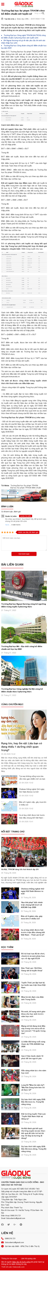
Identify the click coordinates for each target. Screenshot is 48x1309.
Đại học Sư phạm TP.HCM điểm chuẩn (25, 488)
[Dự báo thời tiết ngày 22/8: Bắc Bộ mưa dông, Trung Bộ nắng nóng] (10, 1151)
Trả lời (7, 525)
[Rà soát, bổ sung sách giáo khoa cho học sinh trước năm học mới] (10, 1016)
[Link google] (15, 1225)
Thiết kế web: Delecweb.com (12, 1267)
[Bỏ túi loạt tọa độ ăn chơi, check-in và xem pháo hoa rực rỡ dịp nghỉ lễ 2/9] (10, 958)
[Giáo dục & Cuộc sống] (24, 4)
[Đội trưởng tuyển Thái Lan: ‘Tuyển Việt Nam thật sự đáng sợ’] (10, 1119)
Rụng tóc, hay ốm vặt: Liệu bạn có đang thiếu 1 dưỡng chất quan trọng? (21, 747)
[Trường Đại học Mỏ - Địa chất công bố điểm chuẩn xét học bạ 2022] (24, 643)
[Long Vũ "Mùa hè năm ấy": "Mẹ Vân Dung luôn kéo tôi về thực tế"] (10, 1090)
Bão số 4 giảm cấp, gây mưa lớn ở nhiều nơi (31, 917)
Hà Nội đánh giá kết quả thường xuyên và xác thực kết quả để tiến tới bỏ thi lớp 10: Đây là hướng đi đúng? (33, 1133)
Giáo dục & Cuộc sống (21, 1262)
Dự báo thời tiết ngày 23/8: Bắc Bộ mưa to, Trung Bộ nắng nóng (33, 1101)
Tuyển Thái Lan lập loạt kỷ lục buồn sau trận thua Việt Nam (33, 985)
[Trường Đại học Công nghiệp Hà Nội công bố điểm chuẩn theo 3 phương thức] (24, 685)
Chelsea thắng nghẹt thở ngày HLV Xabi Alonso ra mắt (32, 891)
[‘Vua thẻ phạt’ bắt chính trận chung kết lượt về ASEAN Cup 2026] (10, 907)
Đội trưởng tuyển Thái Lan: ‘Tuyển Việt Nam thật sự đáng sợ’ (33, 1116)
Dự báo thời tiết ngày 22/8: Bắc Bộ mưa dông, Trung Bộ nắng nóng (33, 1148)
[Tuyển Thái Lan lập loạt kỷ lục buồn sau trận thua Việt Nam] (10, 987)
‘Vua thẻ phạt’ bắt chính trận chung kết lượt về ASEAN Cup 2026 (32, 904)
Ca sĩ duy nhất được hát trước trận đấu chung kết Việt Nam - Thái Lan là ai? (32, 818)
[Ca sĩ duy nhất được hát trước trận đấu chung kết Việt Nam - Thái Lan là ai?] (9, 819)
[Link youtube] (21, 1225)
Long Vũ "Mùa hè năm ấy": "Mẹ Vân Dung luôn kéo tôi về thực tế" (33, 1087)
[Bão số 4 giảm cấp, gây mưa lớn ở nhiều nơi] (9, 806)
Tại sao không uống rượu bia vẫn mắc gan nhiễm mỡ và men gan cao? (32, 779)
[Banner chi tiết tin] (24, 495)
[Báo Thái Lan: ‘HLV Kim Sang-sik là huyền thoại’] (10, 973)
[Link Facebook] (2, 1225)
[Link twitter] (8, 1225)
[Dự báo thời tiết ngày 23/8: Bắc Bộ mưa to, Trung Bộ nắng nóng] (10, 1104)
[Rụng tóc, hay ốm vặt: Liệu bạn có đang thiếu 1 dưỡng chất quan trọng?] (24, 725)
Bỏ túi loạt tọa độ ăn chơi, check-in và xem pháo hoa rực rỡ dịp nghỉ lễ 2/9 (33, 956)
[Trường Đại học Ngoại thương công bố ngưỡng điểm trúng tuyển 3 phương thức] (24, 600)
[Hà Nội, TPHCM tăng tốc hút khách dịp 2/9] (24, 852)
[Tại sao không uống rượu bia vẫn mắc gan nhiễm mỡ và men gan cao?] (9, 780)
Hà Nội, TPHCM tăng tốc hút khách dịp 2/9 (19, 869)
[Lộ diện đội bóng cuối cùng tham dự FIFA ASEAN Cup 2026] (10, 1046)
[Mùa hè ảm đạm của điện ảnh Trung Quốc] (10, 1002)
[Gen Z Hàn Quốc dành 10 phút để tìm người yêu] (10, 1061)
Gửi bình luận (24, 554)
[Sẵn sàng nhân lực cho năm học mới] (10, 1075)
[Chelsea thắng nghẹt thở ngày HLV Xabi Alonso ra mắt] (9, 793)
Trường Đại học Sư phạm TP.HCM (24, 486)
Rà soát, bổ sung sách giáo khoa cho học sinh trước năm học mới (33, 1013)
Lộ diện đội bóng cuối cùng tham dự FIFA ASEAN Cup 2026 (33, 1044)
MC (11, 334)
